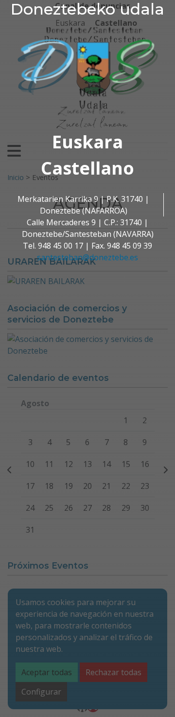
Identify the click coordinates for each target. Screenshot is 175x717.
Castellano (87, 168)
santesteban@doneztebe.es (87, 257)
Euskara (87, 142)
